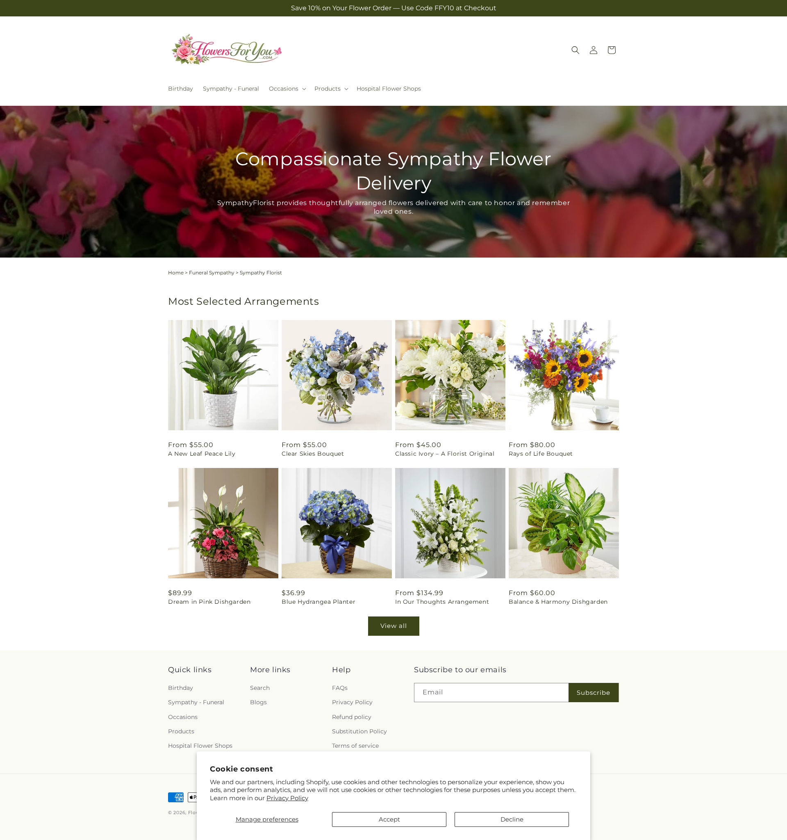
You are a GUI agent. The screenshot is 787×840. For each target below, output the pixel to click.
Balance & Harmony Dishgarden (558, 601)
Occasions (183, 717)
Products (181, 731)
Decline (511, 819)
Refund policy (351, 717)
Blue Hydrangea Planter (318, 601)
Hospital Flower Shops (200, 745)
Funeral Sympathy (211, 272)
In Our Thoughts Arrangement (442, 601)
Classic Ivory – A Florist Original (444, 453)
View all (393, 626)
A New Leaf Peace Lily (202, 453)
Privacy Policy (287, 798)
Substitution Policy (359, 731)
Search (260, 688)
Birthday (180, 688)
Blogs (258, 702)
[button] (286, 88)
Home (176, 272)
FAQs (340, 688)
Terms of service (355, 745)
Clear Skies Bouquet (313, 453)
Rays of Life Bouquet (541, 453)
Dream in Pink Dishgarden (209, 601)
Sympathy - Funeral (196, 702)
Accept (389, 819)
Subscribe (593, 692)
